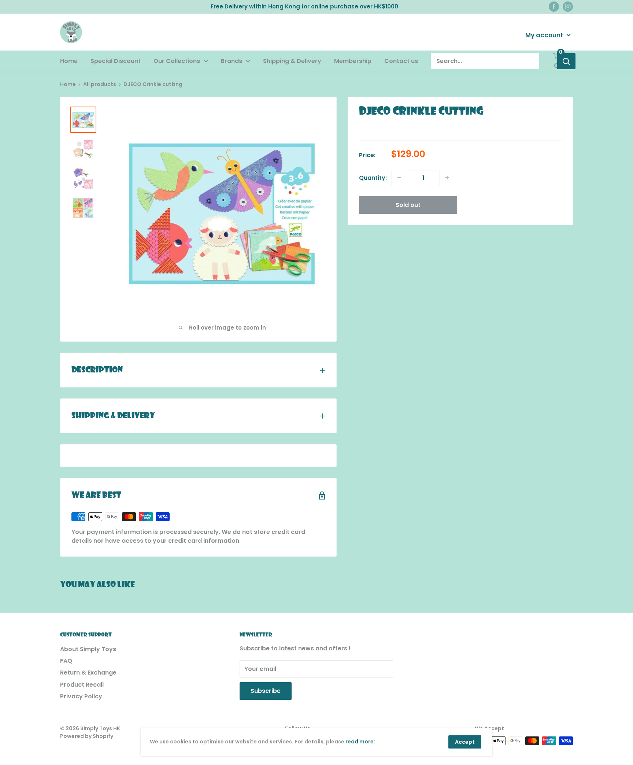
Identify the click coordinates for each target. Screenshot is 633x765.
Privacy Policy (81, 696)
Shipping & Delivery (292, 61)
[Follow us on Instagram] (568, 6)
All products (99, 84)
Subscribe (266, 691)
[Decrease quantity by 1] (399, 177)
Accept (465, 742)
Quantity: (373, 177)
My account (545, 34)
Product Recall (82, 684)
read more (359, 741)
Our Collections (176, 61)
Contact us (401, 61)
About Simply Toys (88, 649)
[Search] (566, 61)
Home (69, 61)
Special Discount (115, 61)
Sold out (408, 204)
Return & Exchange (88, 672)
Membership (352, 61)
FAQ (66, 661)
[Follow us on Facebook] (554, 6)
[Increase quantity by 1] (447, 177)
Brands (231, 61)
